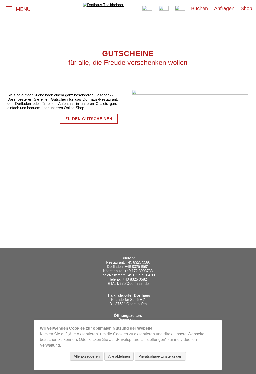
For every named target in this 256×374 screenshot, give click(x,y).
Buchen (199, 8)
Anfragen (224, 8)
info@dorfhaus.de (134, 283)
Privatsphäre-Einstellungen (160, 356)
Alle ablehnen (119, 356)
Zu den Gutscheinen (89, 119)
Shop (246, 8)
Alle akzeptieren (87, 356)
